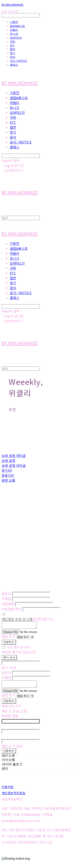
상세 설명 (8, 460)
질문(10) (8, 475)
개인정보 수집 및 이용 (17, 618)
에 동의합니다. (28, 618)
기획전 (14, 22)
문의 (12, 57)
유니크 (14, 34)
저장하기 (8, 642)
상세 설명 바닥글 (14, 465)
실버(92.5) (16, 37)
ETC (12, 45)
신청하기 (8, 750)
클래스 (14, 65)
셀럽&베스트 (17, 26)
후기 (12, 53)
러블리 (14, 30)
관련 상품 (8, 480)
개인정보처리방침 (13, 793)
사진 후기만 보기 (19, 647)
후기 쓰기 (9, 657)
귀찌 (12, 41)
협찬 (12, 49)
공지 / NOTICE (18, 61)
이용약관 (8, 787)
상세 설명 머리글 (14, 455)
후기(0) (7, 470)
